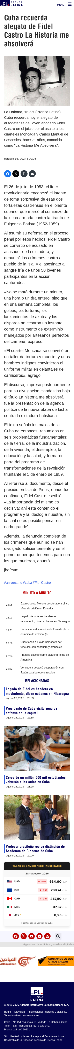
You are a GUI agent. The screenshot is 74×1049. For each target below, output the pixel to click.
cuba (28, 582)
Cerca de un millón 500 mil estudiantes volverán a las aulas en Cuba (36, 779)
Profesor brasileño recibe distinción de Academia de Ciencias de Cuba (35, 848)
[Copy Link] (24, 173)
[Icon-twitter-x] (24, 936)
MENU (61, 4)
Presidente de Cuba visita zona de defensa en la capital (31, 710)
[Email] (32, 173)
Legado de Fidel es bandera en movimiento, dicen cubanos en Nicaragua (37, 691)
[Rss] (47, 936)
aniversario (14, 582)
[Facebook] (7, 173)
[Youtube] (31, 936)
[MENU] (70, 4)
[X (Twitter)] (15, 173)
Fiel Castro (43, 582)
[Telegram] (39, 936)
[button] (58, 936)
